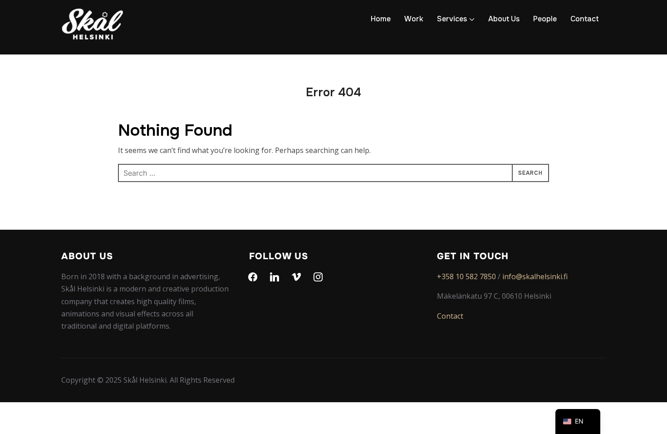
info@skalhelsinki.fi (535, 276)
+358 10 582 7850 (466, 276)
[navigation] (577, 421)
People (545, 19)
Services (452, 19)
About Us (504, 19)
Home (381, 19)
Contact (584, 19)
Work (413, 19)
